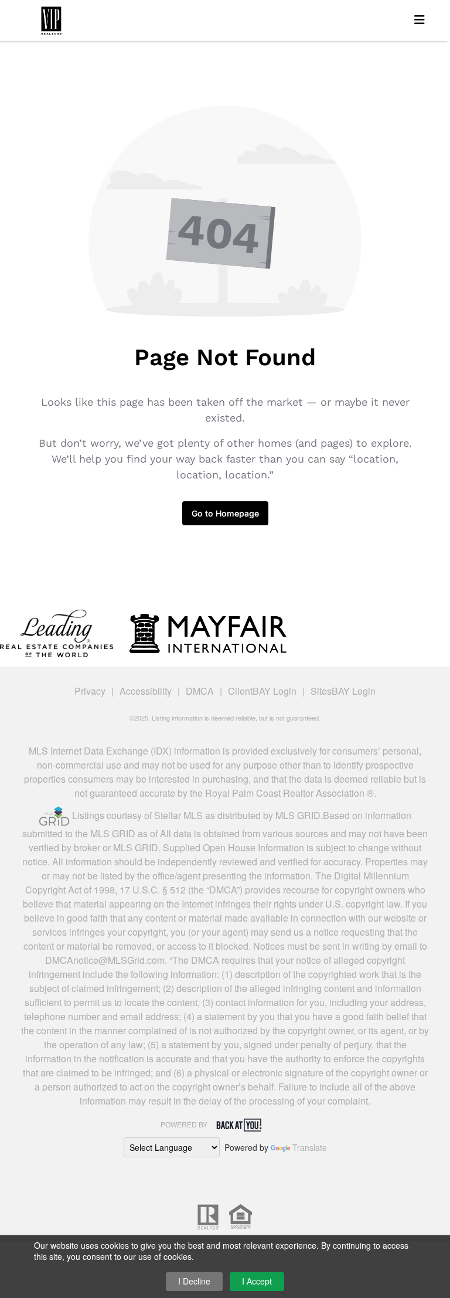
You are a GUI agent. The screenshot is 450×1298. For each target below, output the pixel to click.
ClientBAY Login (262, 691)
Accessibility (146, 691)
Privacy (89, 691)
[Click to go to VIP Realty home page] (51, 18)
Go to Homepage (225, 513)
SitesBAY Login (343, 691)
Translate (309, 1147)
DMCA (200, 691)
